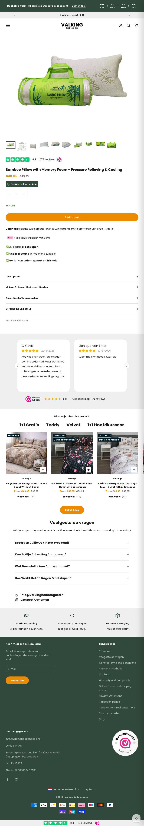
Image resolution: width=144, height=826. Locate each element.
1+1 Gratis (29, 425)
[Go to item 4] (44, 144)
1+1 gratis (33, 5)
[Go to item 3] (33, 146)
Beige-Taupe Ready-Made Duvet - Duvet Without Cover (26, 485)
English (88, 789)
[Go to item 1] (10, 145)
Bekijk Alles (72, 510)
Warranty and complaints (114, 680)
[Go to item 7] (78, 145)
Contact (104, 674)
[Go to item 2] (22, 146)
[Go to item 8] (89, 143)
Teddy (53, 425)
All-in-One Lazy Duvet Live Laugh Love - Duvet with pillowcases (117, 485)
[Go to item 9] (100, 143)
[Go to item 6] (67, 145)
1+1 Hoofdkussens (106, 425)
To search (105, 651)
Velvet (73, 425)
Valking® (26, 478)
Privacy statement (110, 696)
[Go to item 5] (55, 144)
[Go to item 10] (112, 145)
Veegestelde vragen (111, 657)
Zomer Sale (79, 5)
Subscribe (17, 680)
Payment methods (110, 668)
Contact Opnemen (35, 600)
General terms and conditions (117, 663)
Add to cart (72, 217)
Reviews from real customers (117, 707)
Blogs (102, 719)
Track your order (109, 713)
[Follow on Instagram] (16, 780)
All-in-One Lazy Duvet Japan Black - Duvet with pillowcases (72, 485)
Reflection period (109, 702)
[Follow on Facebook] (7, 780)
